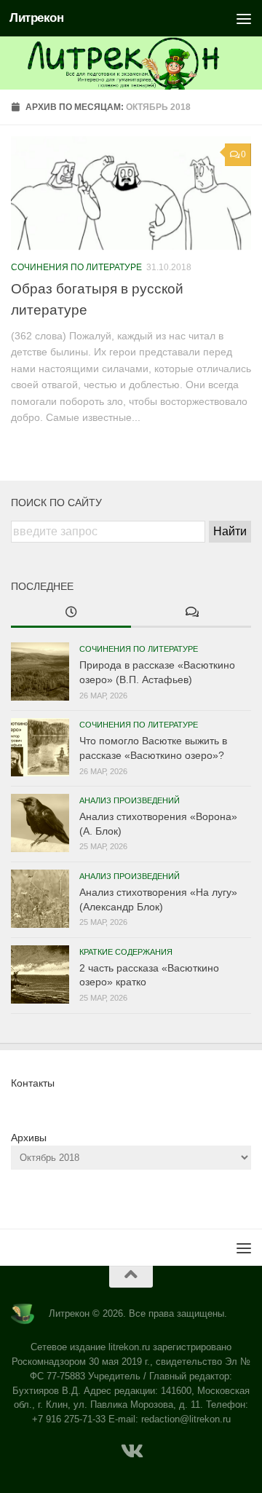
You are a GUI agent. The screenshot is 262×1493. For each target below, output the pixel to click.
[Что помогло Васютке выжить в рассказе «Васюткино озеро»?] (40, 747)
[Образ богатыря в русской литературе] (131, 193)
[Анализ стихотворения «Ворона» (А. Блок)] (40, 823)
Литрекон (36, 18)
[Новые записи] (71, 613)
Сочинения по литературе (76, 267)
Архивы (29, 1137)
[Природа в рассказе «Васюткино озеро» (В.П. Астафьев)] (40, 671)
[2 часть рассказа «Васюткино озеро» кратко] (40, 974)
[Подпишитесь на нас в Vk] (131, 1451)
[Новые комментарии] (191, 613)
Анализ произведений (129, 800)
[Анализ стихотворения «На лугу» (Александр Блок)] (40, 899)
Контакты (33, 1083)
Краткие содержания (125, 952)
